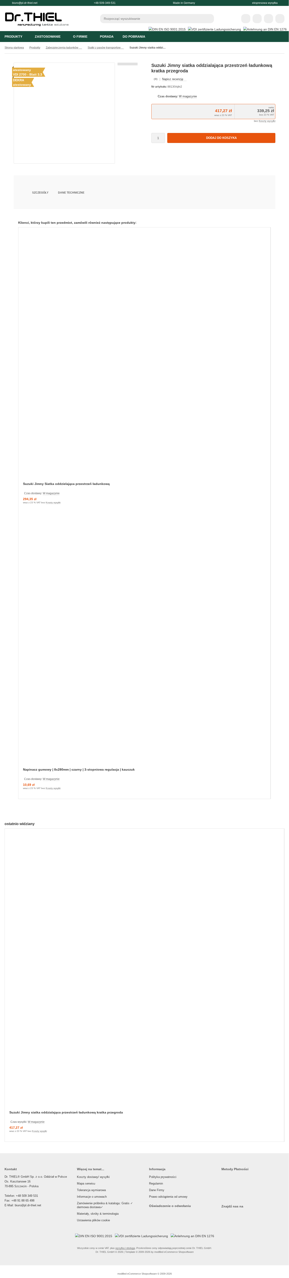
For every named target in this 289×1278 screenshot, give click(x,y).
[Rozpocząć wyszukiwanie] (209, 18)
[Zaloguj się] (257, 18)
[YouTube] (232, 1215)
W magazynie (188, 96)
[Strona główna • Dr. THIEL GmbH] (39, 29)
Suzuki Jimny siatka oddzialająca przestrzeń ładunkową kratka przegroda (66, 1112)
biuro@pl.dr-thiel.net (24, 3)
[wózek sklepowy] (268, 18)
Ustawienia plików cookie (93, 1220)
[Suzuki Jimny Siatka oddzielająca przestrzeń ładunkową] (144, 357)
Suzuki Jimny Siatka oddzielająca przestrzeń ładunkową (66, 484)
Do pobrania (134, 36)
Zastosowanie (48, 36)
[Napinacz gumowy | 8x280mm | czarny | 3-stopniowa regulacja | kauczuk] (144, 643)
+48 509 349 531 (27, 1195)
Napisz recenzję (172, 79)
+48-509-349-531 (105, 3)
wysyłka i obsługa (125, 1248)
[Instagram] (222, 1215)
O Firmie (80, 36)
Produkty (13, 36)
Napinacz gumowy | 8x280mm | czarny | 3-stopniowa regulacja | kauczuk (79, 769)
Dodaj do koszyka (221, 138)
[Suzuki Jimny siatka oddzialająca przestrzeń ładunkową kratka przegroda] (144, 972)
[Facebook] (227, 1215)
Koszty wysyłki (267, 121)
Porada (107, 36)
